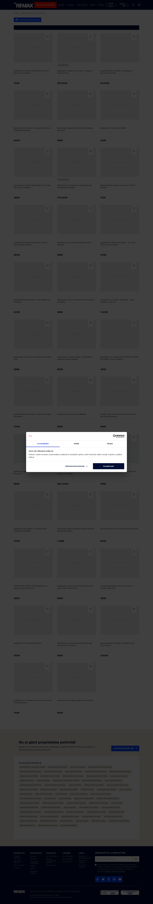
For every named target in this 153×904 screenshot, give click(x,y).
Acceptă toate (108, 466)
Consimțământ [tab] (43, 444)
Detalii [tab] (76, 444)
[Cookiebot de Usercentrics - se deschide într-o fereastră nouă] (114, 436)
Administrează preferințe (75, 466)
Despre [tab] (110, 444)
